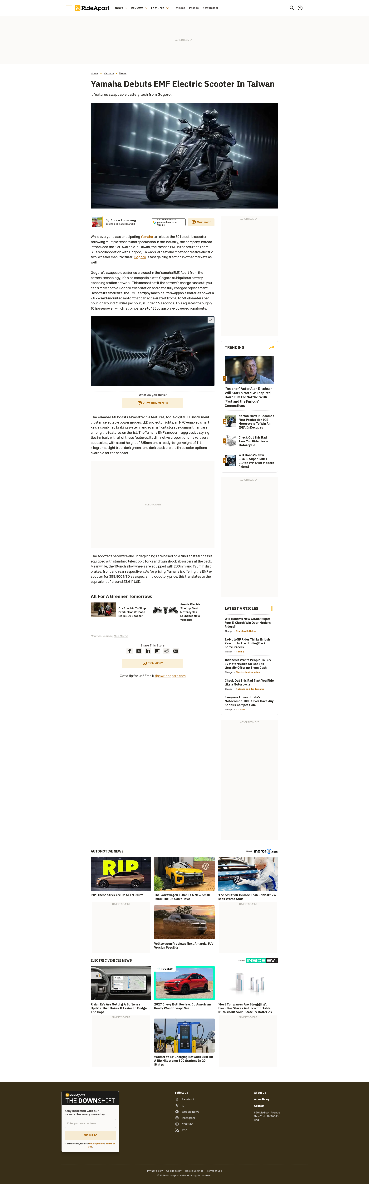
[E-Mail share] (175, 651)
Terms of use (214, 1170)
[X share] (138, 651)
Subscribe (90, 1135)
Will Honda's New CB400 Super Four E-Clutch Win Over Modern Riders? (248, 622)
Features (158, 8)
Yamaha (109, 73)
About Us (260, 1092)
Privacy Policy (96, 1143)
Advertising (261, 1099)
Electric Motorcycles (248, 672)
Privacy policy (155, 1170)
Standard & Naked (246, 631)
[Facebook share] (129, 651)
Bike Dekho (121, 636)
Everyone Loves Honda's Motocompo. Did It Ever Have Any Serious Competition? (249, 701)
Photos (194, 8)
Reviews (137, 8)
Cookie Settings (194, 1170)
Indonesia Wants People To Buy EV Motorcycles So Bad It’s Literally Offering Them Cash (248, 664)
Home (94, 73)
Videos (180, 8)
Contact (259, 1106)
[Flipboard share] (157, 651)
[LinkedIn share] (148, 651)
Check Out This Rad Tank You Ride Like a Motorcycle (249, 682)
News (119, 8)
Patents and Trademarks (250, 688)
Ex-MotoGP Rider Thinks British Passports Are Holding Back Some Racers (247, 643)
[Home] (93, 8)
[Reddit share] (166, 651)
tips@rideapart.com (170, 676)
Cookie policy (174, 1170)
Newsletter (210, 8)
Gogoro (140, 257)
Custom (240, 709)
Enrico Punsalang (123, 220)
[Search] (292, 8)
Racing (240, 651)
